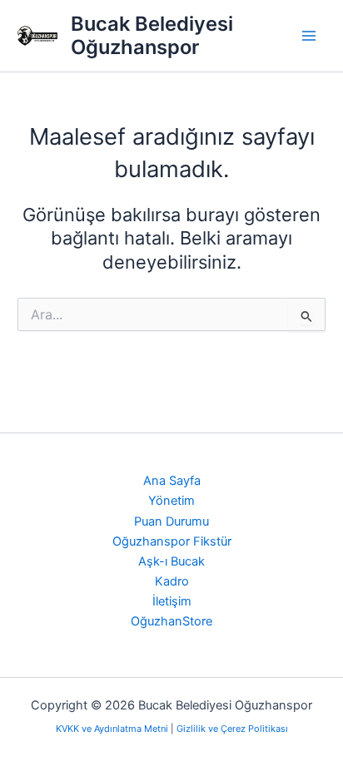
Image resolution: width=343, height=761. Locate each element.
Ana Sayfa (172, 480)
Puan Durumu (171, 521)
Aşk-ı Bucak (171, 561)
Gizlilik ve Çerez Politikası (232, 728)
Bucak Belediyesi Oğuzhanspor (152, 35)
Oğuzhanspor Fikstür (171, 541)
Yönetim (171, 500)
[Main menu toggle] (308, 35)
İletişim (171, 601)
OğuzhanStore (171, 621)
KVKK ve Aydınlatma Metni (113, 728)
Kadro (172, 581)
